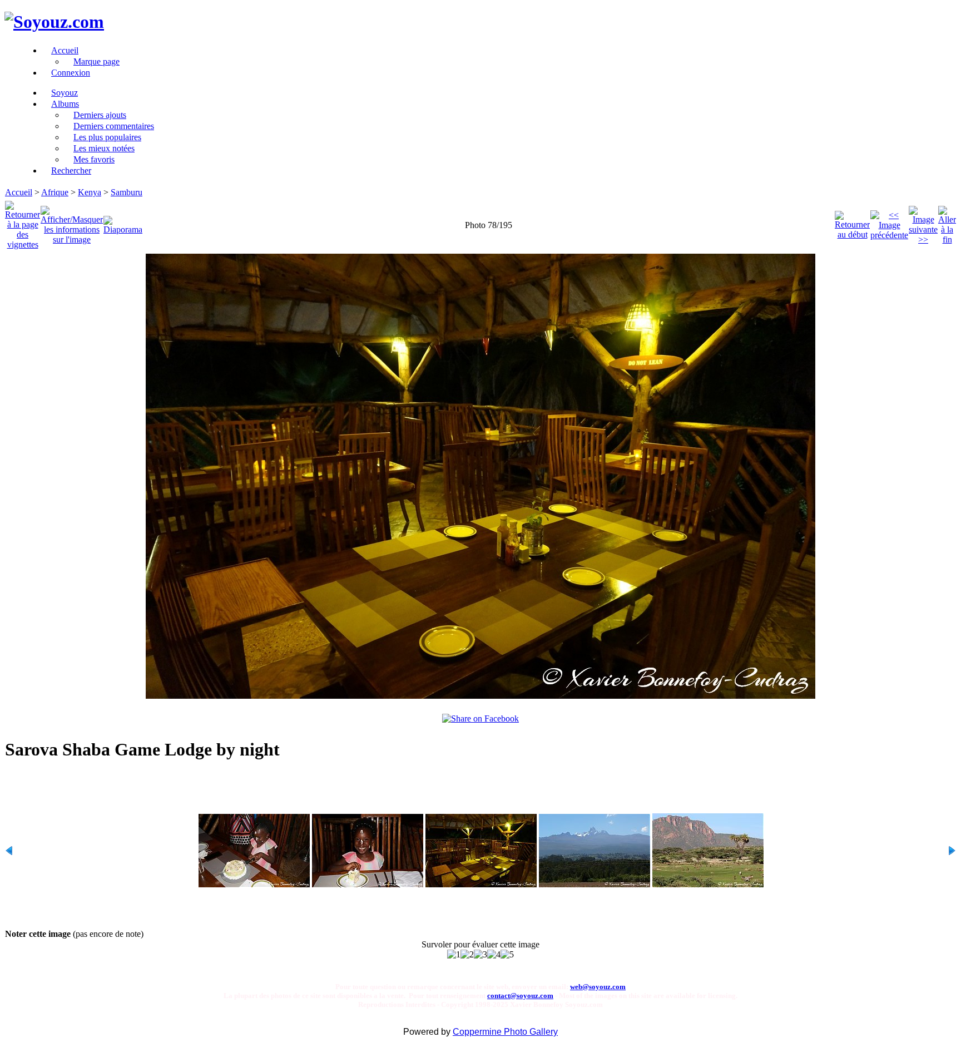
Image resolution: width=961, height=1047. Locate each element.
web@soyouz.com (598, 986)
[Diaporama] (122, 222)
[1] (453, 955)
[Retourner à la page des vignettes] (22, 222)
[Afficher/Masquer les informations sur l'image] (72, 222)
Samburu (126, 192)
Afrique (54, 192)
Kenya (89, 192)
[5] (507, 955)
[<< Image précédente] (889, 222)
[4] (494, 955)
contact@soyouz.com (520, 995)
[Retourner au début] (852, 222)
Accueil (18, 192)
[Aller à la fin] (947, 222)
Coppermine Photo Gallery (505, 1031)
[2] (467, 955)
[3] (480, 955)
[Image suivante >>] (923, 222)
